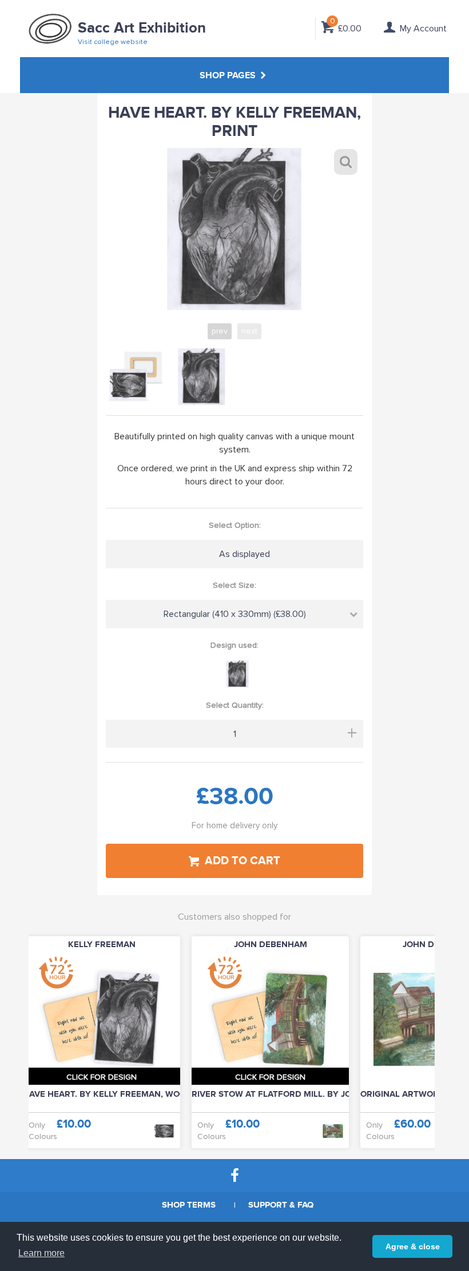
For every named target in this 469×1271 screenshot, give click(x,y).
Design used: (234, 645)
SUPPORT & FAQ (280, 1205)
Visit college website (113, 42)
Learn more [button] (41, 1253)
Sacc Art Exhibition (142, 28)
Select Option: (235, 525)
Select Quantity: (235, 705)
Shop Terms (189, 1205)
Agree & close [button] (412, 1246)
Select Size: (234, 585)
